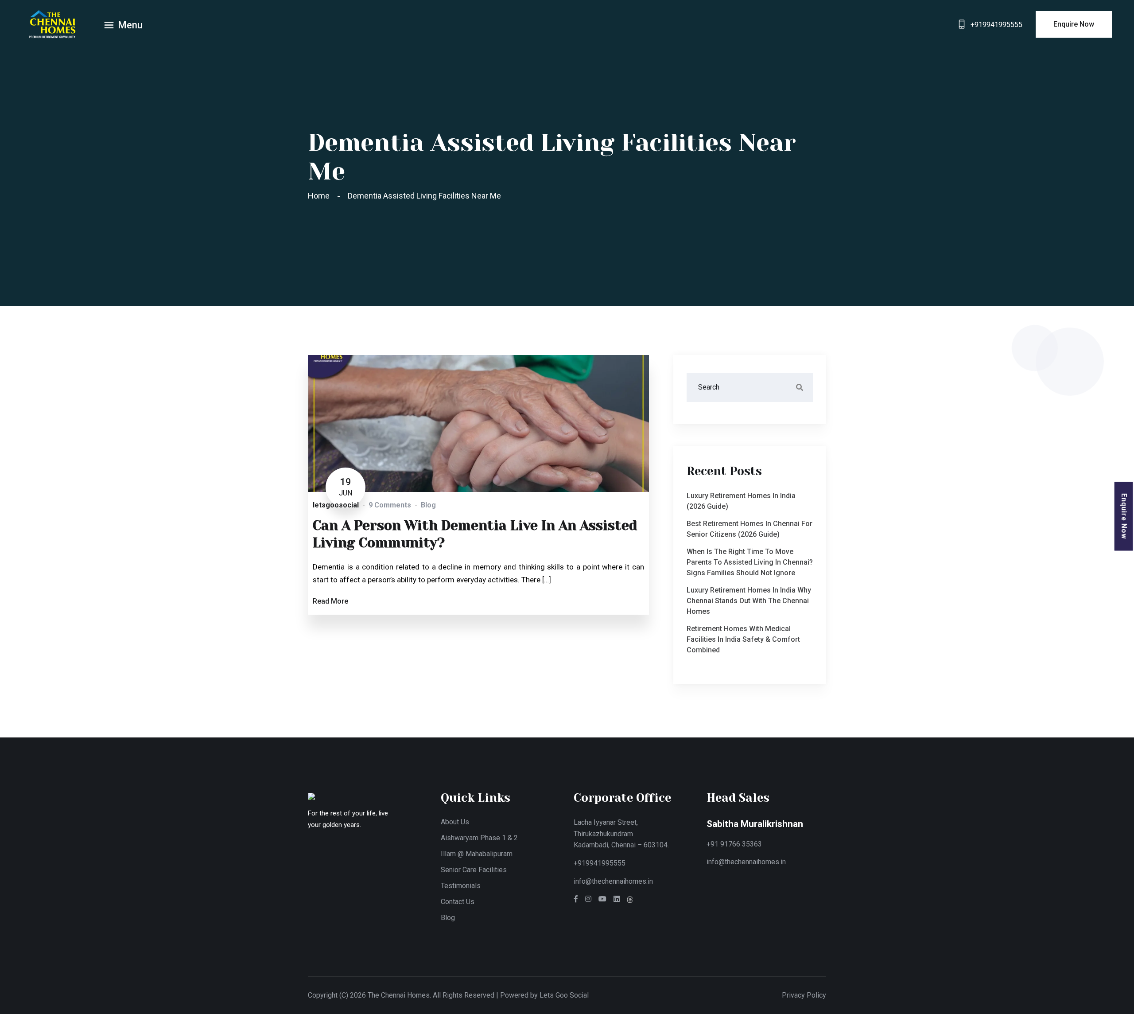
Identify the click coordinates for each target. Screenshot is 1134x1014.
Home (320, 195)
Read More (330, 601)
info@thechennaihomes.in (613, 881)
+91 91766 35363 (734, 844)
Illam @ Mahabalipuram (477, 854)
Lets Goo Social (564, 995)
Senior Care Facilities (474, 870)
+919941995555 (996, 24)
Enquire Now (1124, 516)
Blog (448, 917)
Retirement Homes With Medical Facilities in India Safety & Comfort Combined (743, 639)
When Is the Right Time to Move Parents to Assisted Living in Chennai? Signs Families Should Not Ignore (750, 562)
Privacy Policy (804, 995)
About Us (455, 822)
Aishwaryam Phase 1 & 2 (479, 838)
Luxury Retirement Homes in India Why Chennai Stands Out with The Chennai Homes (749, 601)
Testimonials (461, 885)
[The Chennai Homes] (52, 24)
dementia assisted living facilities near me (424, 195)
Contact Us (457, 901)
